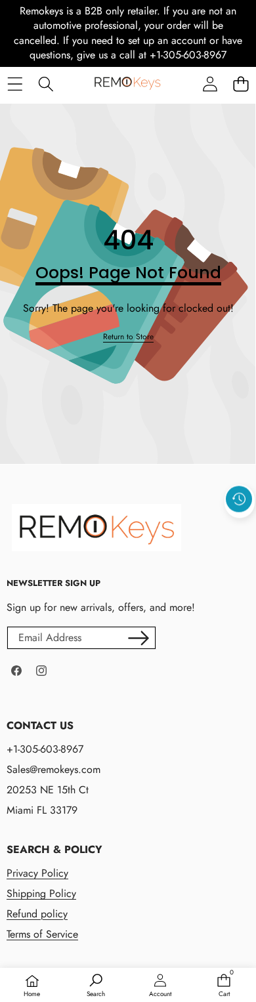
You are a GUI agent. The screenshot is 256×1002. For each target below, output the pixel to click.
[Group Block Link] (121, 893)
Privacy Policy (37, 873)
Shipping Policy (41, 893)
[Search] (45, 84)
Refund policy (37, 913)
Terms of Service (42, 934)
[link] (128, 337)
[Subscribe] (138, 638)
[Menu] (15, 84)
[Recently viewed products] (239, 499)
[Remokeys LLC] (127, 84)
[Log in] (209, 84)
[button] (240, 84)
